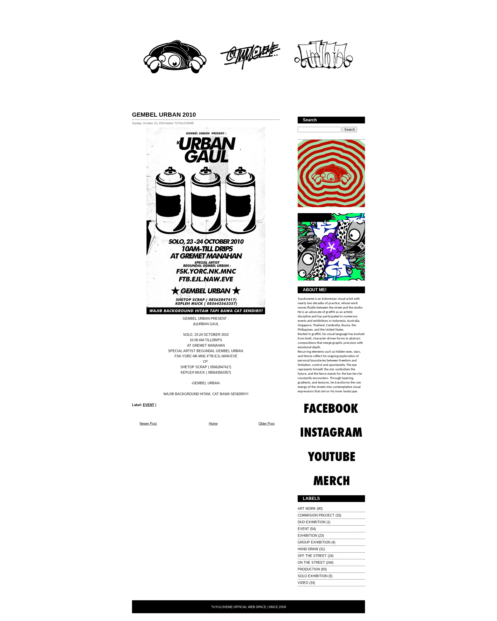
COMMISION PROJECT (316, 515)
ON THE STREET (311, 562)
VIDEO (303, 583)
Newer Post (148, 423)
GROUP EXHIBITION (314, 542)
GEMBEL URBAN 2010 (164, 114)
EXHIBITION (307, 536)
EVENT (148, 405)
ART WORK (307, 509)
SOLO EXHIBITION (312, 576)
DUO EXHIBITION (311, 522)
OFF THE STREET (312, 556)
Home (213, 423)
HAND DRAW (308, 549)
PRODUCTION (309, 569)
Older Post (267, 423)
